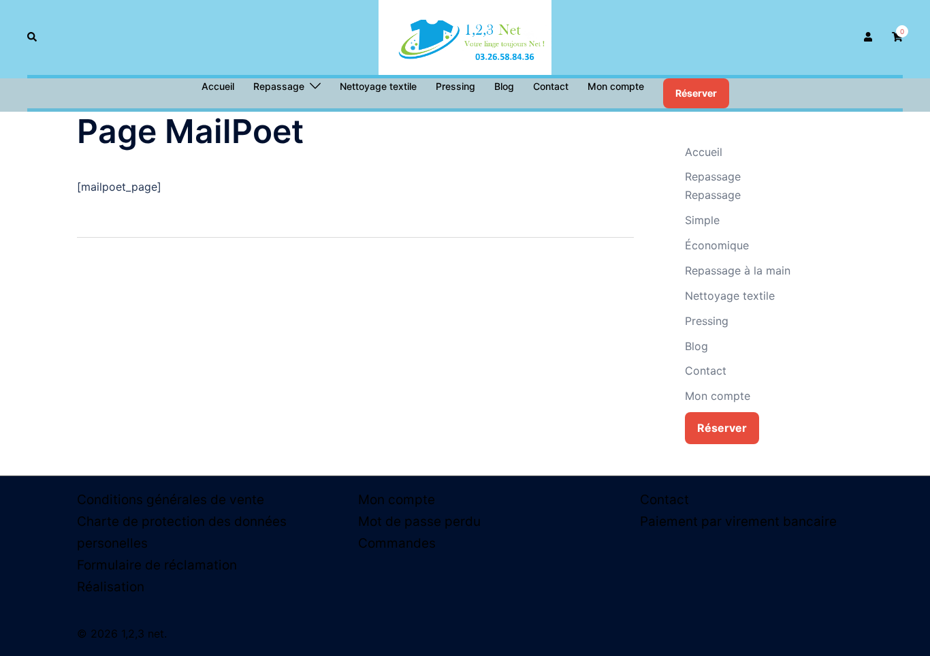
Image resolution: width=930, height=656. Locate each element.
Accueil (218, 86)
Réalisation (110, 587)
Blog (504, 86)
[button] (32, 37)
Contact (550, 86)
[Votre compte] (869, 37)
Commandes (397, 543)
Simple (702, 220)
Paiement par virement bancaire (738, 521)
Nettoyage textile (378, 86)
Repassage (278, 86)
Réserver (696, 93)
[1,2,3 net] (465, 36)
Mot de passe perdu (419, 521)
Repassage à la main (737, 270)
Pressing (455, 86)
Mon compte (616, 86)
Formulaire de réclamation (157, 565)
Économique (717, 245)
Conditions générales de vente (170, 499)
